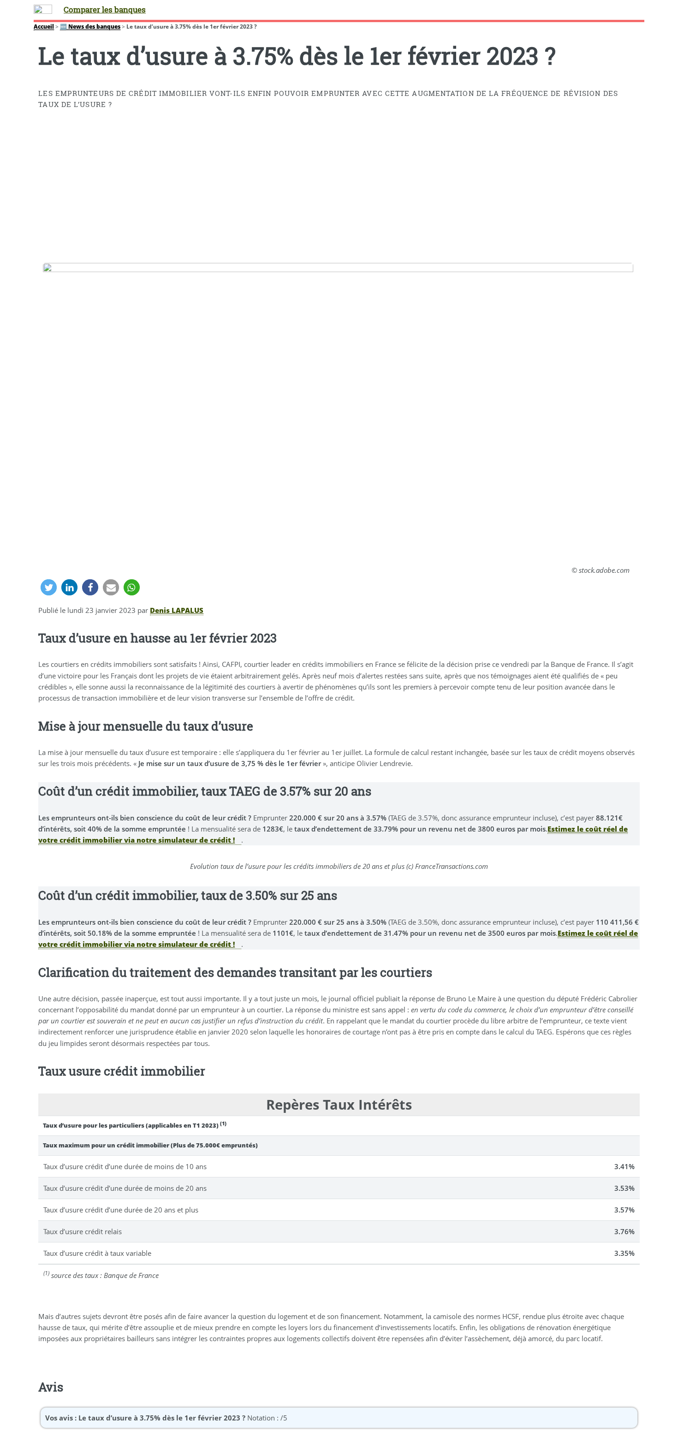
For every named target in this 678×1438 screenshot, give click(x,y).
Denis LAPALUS (176, 610)
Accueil (44, 26)
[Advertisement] (339, 188)
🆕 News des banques (90, 26)
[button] (49, 587)
